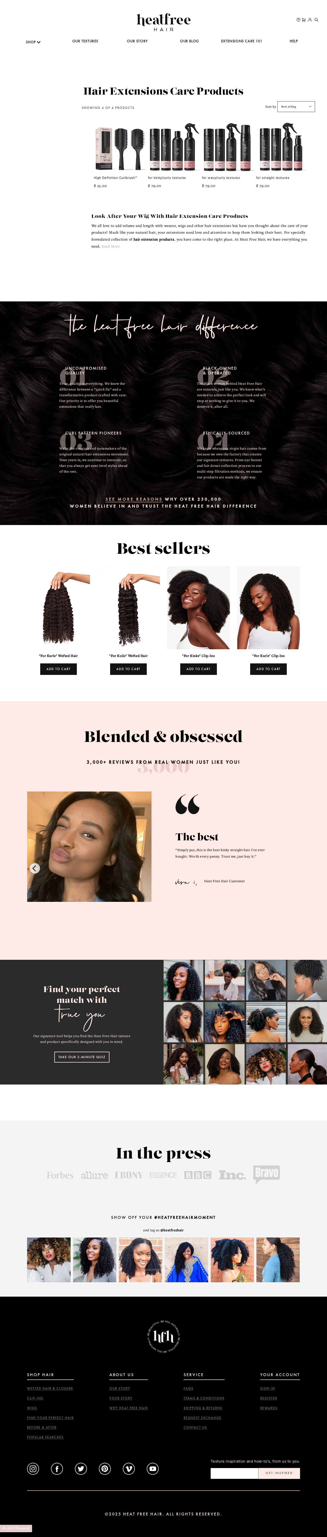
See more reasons (134, 499)
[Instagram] (33, 1473)
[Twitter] (81, 1473)
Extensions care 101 (241, 41)
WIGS (32, 1408)
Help (294, 41)
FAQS (188, 1388)
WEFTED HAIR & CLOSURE (50, 1388)
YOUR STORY (121, 1398)
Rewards (268, 1408)
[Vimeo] (129, 1473)
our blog (189, 41)
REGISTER (268, 1398)
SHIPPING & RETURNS (203, 1408)
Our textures (85, 41)
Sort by (270, 106)
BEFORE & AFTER (41, 1427)
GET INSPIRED (279, 1473)
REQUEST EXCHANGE (202, 1418)
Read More (110, 246)
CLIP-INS (35, 1398)
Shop (31, 42)
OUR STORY (137, 41)
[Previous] (34, 868)
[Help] (298, 20)
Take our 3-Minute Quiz (81, 1057)
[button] (16, 1528)
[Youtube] (153, 1473)
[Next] (292, 868)
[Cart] (303, 20)
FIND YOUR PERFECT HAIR (50, 1418)
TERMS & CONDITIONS (204, 1398)
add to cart (58, 669)
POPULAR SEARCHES (45, 1437)
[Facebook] (57, 1473)
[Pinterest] (105, 1473)
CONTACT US (195, 1427)
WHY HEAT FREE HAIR (128, 1408)
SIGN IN (267, 1388)
